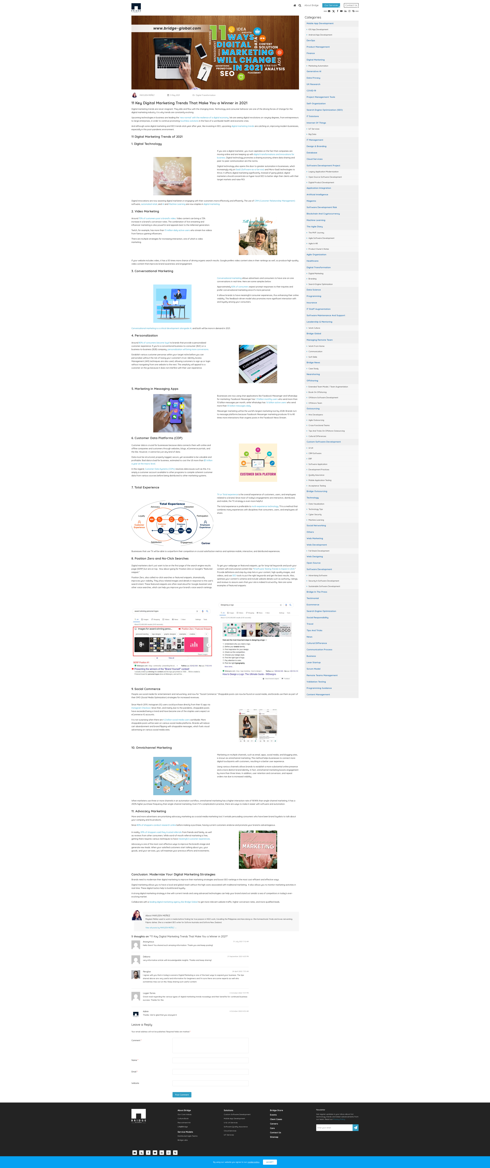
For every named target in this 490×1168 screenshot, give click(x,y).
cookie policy (253, 1162)
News (309, 636)
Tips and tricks (314, 630)
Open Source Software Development (325, 177)
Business (311, 656)
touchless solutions (189, 121)
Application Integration (319, 188)
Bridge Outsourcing (317, 491)
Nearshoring (313, 374)
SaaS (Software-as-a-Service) (250, 169)
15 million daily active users (177, 230)
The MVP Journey (316, 232)
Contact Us (351, 5)
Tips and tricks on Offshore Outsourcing (327, 431)
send (356, 1127)
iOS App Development (318, 29)
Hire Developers (316, 414)
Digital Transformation (319, 267)
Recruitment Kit (184, 1122)
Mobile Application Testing (320, 480)
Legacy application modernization (324, 171)
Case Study (313, 368)
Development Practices (319, 469)
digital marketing (212, 204)
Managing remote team (320, 339)
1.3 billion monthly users (267, 399)
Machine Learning (316, 220)
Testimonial (313, 598)
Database (312, 152)
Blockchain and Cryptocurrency (323, 213)
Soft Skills (313, 357)
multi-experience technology (265, 506)
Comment (136, 1040)
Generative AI (314, 71)
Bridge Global (314, 333)
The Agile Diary (315, 226)
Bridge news (313, 362)
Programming (314, 296)
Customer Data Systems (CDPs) (160, 469)
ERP (310, 458)
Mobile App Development (320, 23)
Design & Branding (316, 146)
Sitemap (274, 1137)
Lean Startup (314, 662)
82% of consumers (240, 286)
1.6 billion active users (276, 402)
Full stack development (319, 551)
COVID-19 (311, 90)
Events (273, 1114)
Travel (310, 623)
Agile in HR (313, 243)
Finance (311, 53)
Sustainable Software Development (324, 586)
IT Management (315, 139)
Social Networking (316, 525)
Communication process (319, 649)
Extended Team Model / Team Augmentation (328, 386)
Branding (312, 278)
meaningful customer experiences (194, 839)
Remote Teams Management (322, 675)
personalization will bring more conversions (188, 349)
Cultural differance (317, 643)
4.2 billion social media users (176, 719)
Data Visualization (316, 504)
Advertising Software (318, 575)
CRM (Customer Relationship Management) (274, 200)
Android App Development (320, 35)
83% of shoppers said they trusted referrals (161, 832)
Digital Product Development (321, 182)
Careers (274, 1123)
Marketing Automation (318, 66)
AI (163, 204)
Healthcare (312, 260)
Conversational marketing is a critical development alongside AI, (161, 328)
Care (272, 1128)
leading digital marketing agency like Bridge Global (173, 902)
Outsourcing (313, 408)
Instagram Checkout (141, 708)
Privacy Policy (339, 1119)
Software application (318, 464)
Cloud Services (315, 159)
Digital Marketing (316, 59)
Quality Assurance (316, 475)
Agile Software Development (321, 238)
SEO (234, 575)
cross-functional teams (319, 425)
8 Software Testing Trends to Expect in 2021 (274, 569)
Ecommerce (313, 604)
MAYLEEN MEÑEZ (147, 95)
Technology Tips (316, 509)
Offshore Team (315, 403)
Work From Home (316, 346)
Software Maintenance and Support (326, 315)
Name (134, 1060)
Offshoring (312, 380)
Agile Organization (316, 254)
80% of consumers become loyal (154, 342)
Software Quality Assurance (236, 1126)
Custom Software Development (324, 441)
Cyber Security (315, 514)
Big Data (312, 134)
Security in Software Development (324, 581)
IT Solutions (313, 116)
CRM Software (315, 453)
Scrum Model (313, 668)
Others (310, 532)
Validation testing (316, 681)
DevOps (311, 40)
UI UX (311, 448)
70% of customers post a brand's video (157, 218)
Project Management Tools (321, 97)
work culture (314, 328)
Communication (315, 351)
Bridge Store (276, 1110)
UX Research (313, 84)
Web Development (317, 544)
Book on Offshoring (318, 392)
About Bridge (311, 5)
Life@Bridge (183, 1126)
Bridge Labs (183, 1140)
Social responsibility (317, 617)
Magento (311, 200)
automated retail (149, 204)
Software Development (319, 569)
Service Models (185, 1132)
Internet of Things (316, 122)
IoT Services (314, 129)
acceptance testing (317, 486)
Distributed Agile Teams (188, 1136)
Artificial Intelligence (317, 194)
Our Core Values (185, 1114)
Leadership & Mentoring (319, 321)
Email (134, 1071)
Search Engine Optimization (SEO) (325, 109)
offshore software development (323, 397)
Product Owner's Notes (319, 249)
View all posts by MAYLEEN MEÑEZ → (161, 928)
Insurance (312, 302)
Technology (313, 497)
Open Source (314, 562)
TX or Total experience (227, 494)
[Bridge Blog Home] (293, 5)
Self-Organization (316, 103)
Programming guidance (319, 688)
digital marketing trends (242, 126)
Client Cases (276, 1119)
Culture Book (183, 1118)
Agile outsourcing (316, 420)
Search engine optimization (321, 611)
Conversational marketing (229, 278)
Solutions (228, 1110)
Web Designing (315, 556)
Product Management (318, 46)
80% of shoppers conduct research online (156, 825)
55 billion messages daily (239, 405)
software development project (323, 165)
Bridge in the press (317, 591)
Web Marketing (315, 538)
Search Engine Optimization (321, 284)
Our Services (331, 5)
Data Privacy (313, 77)
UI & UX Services (231, 1122)
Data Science (314, 289)
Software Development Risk (322, 207)
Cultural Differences (317, 436)
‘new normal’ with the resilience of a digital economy (204, 117)
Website (135, 1083)
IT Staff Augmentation (318, 309)
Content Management (318, 694)
